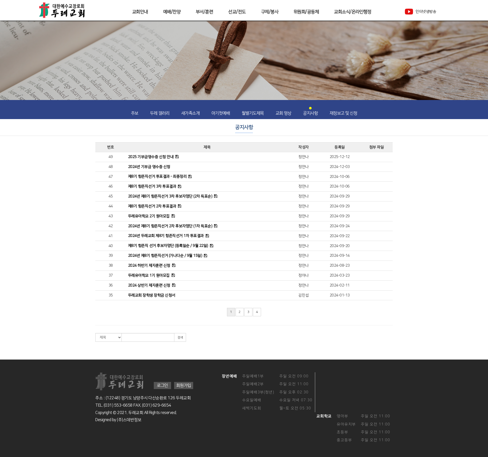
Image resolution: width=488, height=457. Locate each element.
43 (111, 216)
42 (111, 226)
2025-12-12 (340, 157)
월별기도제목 (253, 113)
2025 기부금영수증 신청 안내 (151, 157)
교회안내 (140, 12)
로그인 (162, 385)
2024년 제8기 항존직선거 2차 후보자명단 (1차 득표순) (170, 226)
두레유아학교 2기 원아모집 (149, 216)
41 (111, 236)
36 (111, 285)
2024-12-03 (340, 167)
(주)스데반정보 (129, 420)
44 (111, 206)
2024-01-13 (340, 295)
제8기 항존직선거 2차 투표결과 (152, 206)
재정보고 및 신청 (343, 113)
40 (111, 246)
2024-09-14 (340, 255)
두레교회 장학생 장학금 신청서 (151, 295)
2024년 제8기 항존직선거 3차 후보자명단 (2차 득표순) (170, 196)
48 (111, 167)
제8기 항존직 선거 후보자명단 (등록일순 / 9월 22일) (168, 246)
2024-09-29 (340, 196)
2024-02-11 (340, 285)
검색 (180, 337)
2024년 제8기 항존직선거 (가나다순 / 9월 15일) (165, 255)
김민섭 (303, 295)
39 (111, 255)
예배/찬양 (172, 12)
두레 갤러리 (159, 113)
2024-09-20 (340, 246)
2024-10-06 (340, 177)
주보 (134, 113)
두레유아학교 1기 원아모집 (149, 275)
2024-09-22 (340, 236)
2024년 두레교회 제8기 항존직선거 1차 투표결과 (166, 236)
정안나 (303, 157)
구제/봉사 (270, 12)
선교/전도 (237, 12)
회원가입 (183, 385)
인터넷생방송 (426, 11)
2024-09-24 (340, 226)
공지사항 (310, 113)
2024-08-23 (340, 265)
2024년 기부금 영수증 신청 (149, 167)
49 (111, 157)
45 (111, 196)
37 (111, 275)
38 (111, 265)
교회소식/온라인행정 (352, 12)
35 (111, 295)
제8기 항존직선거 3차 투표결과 (152, 186)
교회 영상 (283, 113)
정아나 (303, 275)
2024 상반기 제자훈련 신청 (149, 285)
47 (111, 177)
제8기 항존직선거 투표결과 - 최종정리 (157, 176)
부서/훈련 (204, 12)
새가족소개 (190, 113)
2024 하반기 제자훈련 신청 (149, 265)
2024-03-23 (340, 275)
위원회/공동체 (306, 12)
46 (111, 186)
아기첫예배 (220, 113)
